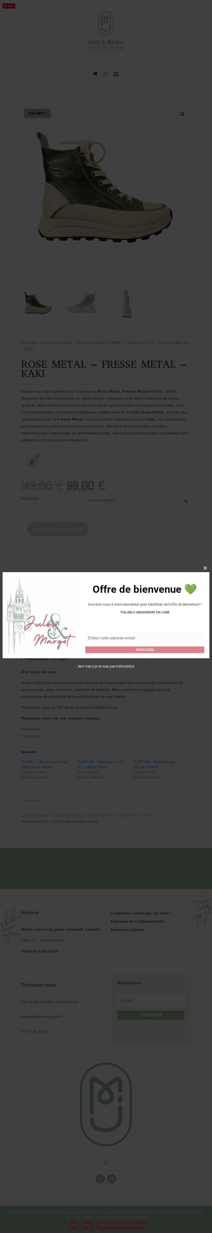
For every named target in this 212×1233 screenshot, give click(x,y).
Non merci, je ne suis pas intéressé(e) (106, 666)
